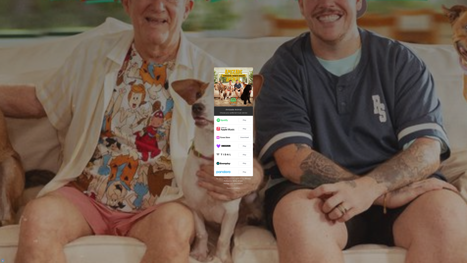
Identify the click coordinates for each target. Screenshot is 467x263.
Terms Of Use (238, 181)
